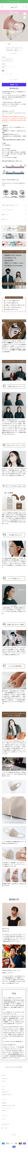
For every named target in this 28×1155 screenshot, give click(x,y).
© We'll (14, 1134)
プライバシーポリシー (7, 1108)
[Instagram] (6, 1128)
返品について (5, 219)
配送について (5, 214)
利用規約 (4, 1103)
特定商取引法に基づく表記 (8, 1105)
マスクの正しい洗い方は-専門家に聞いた (13, 1041)
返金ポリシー (5, 1110)
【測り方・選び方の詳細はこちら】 (10, 179)
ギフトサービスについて (8, 210)
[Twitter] (2, 1128)
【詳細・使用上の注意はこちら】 (10, 205)
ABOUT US (4, 1078)
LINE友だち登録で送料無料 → (14, 1)
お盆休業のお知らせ (7, 1094)
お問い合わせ (5, 1092)
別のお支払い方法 (14, 88)
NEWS (3, 1081)
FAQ (3, 1089)
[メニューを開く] (2, 6)
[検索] (23, 6)
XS (3, 67)
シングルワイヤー (7, 60)
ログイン (4, 1119)
